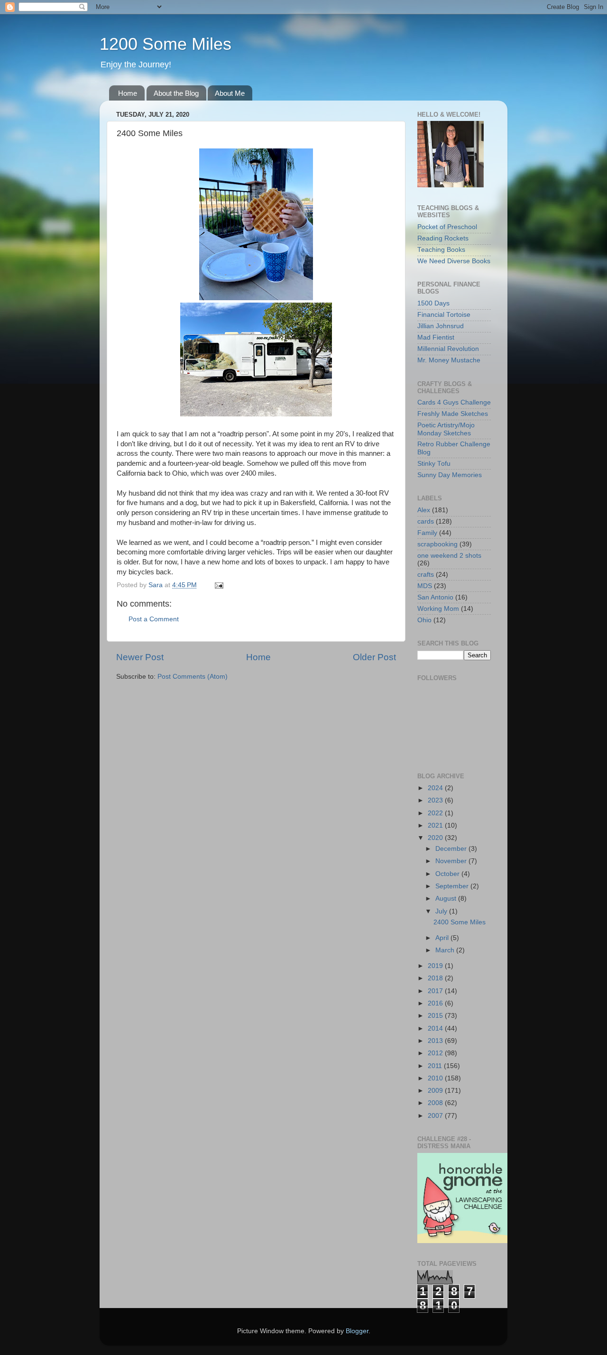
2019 (436, 965)
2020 (436, 837)
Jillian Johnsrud (440, 326)
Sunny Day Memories (449, 475)
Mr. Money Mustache (448, 360)
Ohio (424, 620)
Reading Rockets (443, 238)
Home (127, 93)
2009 (436, 1090)
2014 (436, 1028)
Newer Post (140, 657)
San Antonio (435, 597)
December (452, 848)
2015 (436, 1015)
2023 (436, 800)
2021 (436, 825)
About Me (230, 93)
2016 (436, 1003)
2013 (436, 1040)
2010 (436, 1078)
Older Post (374, 657)
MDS (424, 586)
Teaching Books (441, 249)
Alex (423, 510)
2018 (436, 978)
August (446, 898)
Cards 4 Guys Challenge (454, 402)
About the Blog (176, 93)
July (442, 911)
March (445, 950)
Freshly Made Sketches (452, 413)
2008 (436, 1102)
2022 (436, 813)
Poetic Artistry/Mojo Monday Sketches (446, 429)
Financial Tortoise (443, 314)
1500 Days (433, 303)
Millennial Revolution (448, 348)
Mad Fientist (435, 337)
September (452, 886)
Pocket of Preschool (447, 226)
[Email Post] (218, 585)
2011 (436, 1065)
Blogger (357, 1331)
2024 (436, 788)
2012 (436, 1053)
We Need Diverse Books (453, 261)
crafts (425, 574)
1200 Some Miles (165, 44)
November (452, 861)
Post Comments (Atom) (192, 676)
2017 (436, 991)
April (443, 937)
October (448, 873)
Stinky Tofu (434, 463)
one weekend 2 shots (449, 555)
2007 (436, 1115)
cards (425, 521)
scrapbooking (437, 544)
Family (427, 532)
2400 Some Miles (459, 922)
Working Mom (438, 608)
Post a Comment (154, 619)
